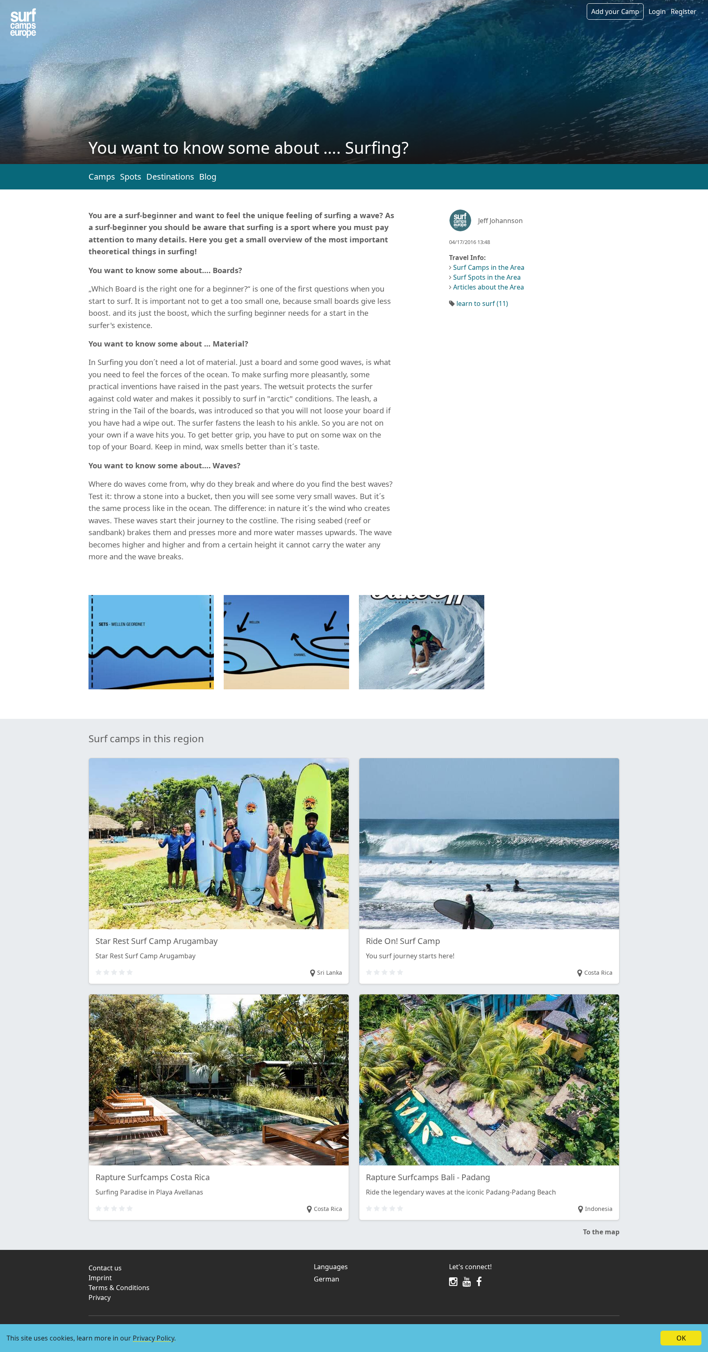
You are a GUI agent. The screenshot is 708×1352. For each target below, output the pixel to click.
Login (657, 11)
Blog (207, 176)
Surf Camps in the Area (488, 267)
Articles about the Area (488, 287)
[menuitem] (376, 1279)
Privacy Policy (153, 1338)
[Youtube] (467, 1281)
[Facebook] (479, 1281)
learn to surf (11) (482, 303)
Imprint (100, 1277)
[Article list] (23, 23)
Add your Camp (615, 11)
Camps (101, 176)
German (326, 1279)
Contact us (105, 1267)
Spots (130, 176)
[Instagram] (453, 1281)
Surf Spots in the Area (487, 277)
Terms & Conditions (119, 1287)
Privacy (99, 1297)
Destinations (170, 176)
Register (684, 11)
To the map (601, 1231)
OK (681, 1338)
